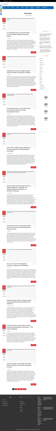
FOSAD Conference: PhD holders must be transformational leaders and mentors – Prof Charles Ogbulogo (20, 327)
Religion (41, 81)
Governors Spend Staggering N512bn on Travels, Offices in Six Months (45, 42)
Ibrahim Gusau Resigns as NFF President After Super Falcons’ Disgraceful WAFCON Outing (45, 38)
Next (24, 389)
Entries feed (4, 401)
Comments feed (5, 403)
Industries (41, 71)
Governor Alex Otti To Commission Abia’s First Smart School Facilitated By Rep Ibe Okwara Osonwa (19, 227)
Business (41, 58)
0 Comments (4, 23)
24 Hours (45, 106)
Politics (17, 7)
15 (21, 389)
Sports (22, 7)
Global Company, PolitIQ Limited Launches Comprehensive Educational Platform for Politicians (19, 301)
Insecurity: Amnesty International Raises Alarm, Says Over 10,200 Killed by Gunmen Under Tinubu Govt (46, 46)
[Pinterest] (1, 11)
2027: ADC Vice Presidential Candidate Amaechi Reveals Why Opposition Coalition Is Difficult (45, 50)
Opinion (41, 77)
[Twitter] (1, 7)
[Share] (1, 14)
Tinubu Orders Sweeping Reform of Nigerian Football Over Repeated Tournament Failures (46, 34)
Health (13, 7)
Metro (41, 73)
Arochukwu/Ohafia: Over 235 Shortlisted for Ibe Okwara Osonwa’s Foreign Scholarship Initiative (18, 110)
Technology (42, 85)
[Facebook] (1, 5)
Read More (33, 52)
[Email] (1, 12)
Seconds (45, 120)
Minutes (46, 113)
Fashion (27, 7)
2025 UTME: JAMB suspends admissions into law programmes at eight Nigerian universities (19, 149)
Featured (12, 305)
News (8, 7)
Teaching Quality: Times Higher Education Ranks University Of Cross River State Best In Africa (19, 365)
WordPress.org (5, 405)
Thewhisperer (4, 67)
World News (38, 7)
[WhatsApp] (1, 9)
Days (46, 99)
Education (32, 7)
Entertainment (44, 7)
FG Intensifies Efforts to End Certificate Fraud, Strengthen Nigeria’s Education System (18, 34)
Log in (3, 399)
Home (4, 7)
